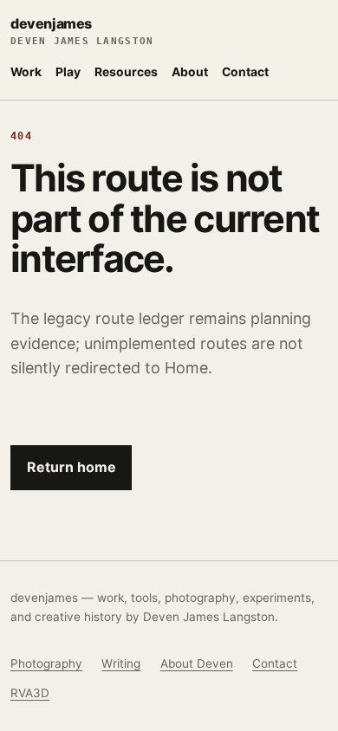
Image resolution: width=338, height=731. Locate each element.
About (190, 72)
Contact (245, 72)
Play (68, 72)
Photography (46, 663)
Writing (120, 663)
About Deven (196, 663)
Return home (71, 466)
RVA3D (29, 693)
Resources (126, 72)
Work (26, 72)
